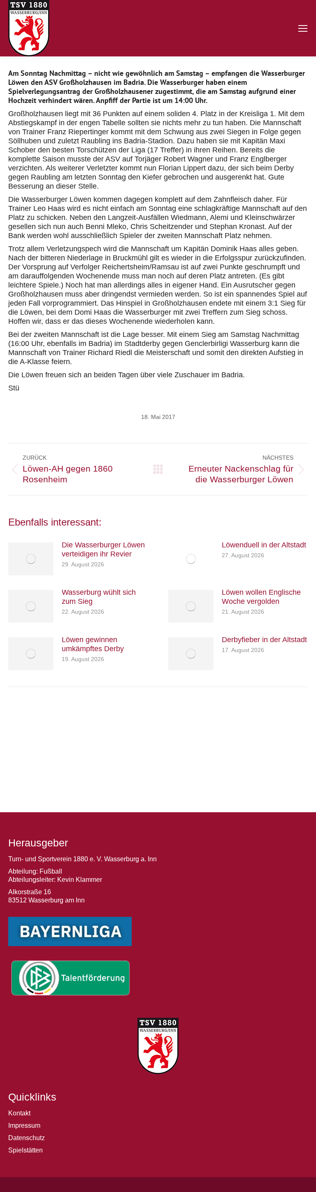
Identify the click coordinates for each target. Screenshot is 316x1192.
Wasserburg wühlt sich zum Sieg (99, 596)
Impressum (24, 1125)
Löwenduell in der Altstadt (264, 545)
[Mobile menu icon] (303, 28)
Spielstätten (25, 1150)
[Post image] (30, 558)
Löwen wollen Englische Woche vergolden (261, 596)
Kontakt (19, 1113)
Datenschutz (26, 1137)
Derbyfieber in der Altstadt (264, 640)
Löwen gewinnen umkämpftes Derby (93, 644)
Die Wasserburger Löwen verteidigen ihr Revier (103, 549)
